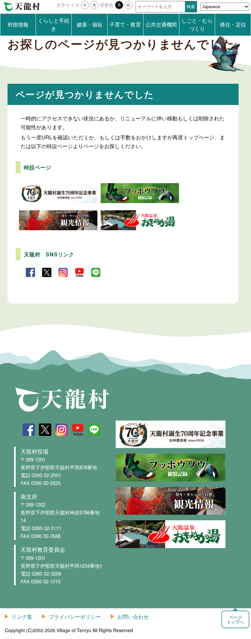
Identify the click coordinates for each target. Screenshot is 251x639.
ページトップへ (235, 619)
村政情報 (18, 24)
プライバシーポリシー (75, 616)
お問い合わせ (133, 616)
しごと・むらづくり (197, 25)
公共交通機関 (161, 24)
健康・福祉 (89, 24)
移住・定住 (233, 24)
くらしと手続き (53, 25)
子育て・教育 (125, 24)
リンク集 (21, 616)
